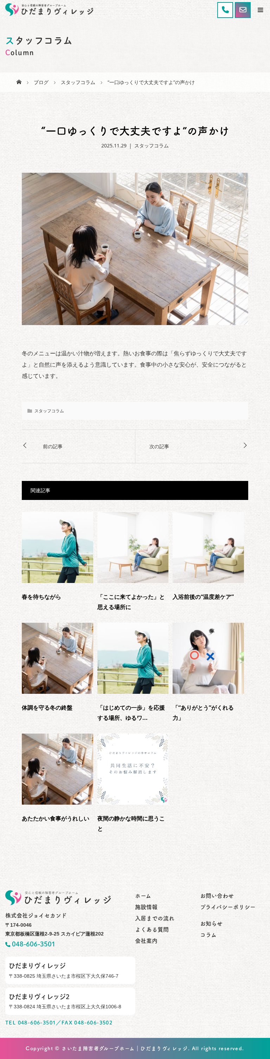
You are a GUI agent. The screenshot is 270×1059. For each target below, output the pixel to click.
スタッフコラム (151, 145)
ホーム (143, 896)
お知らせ (211, 923)
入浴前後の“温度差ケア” (203, 597)
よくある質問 (152, 929)
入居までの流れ (154, 918)
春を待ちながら (41, 597)
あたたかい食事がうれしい (55, 818)
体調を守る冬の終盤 (47, 707)
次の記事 (159, 446)
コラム (208, 935)
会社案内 (146, 941)
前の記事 (53, 446)
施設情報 (146, 907)
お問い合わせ (217, 896)
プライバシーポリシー (228, 907)
